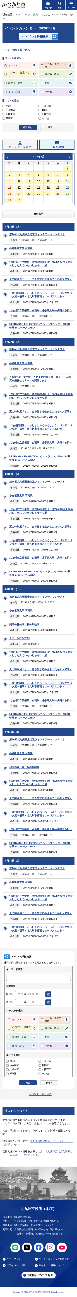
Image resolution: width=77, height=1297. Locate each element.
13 (48, 181)
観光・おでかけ (41, 14)
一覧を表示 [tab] (57, 146)
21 (57, 187)
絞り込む (28, 127)
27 (48, 193)
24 (19, 193)
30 (9, 200)
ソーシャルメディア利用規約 (54, 1259)
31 (19, 200)
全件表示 (38, 214)
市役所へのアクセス (40, 1275)
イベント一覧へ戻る (40, 1094)
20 (48, 187)
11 (28, 181)
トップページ (22, 14)
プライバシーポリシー (18, 1265)
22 (67, 187)
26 (38, 193)
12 (38, 181)
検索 (28, 1083)
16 (9, 187)
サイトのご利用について (51, 1265)
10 (19, 181)
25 (28, 193)
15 (67, 181)
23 (9, 193)
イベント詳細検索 (37, 36)
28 (57, 193)
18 (28, 187)
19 (38, 187)
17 (19, 187)
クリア (49, 127)
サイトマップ (14, 1259)
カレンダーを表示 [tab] (20, 146)
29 (67, 193)
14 (57, 181)
